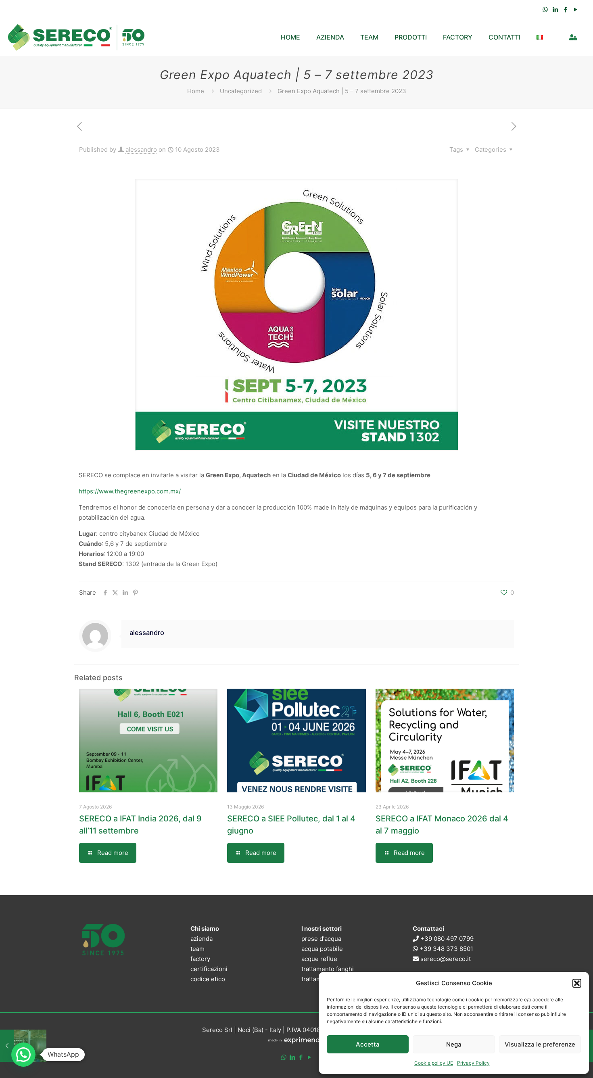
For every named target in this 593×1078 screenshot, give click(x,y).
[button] (577, 983)
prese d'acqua (321, 938)
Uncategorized (241, 91)
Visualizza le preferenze (540, 1044)
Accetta (368, 1044)
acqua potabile (322, 949)
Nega (453, 1044)
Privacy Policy (473, 1063)
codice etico (207, 979)
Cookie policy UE (433, 1063)
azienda (201, 938)
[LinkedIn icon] (555, 9)
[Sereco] (76, 37)
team (197, 949)
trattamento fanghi (327, 969)
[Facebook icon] (565, 9)
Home (195, 91)
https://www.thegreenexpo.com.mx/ (130, 491)
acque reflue (319, 959)
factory (200, 959)
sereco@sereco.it (445, 959)
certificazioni (209, 969)
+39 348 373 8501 (445, 949)
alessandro (141, 149)
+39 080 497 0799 (446, 938)
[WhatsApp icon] (545, 9)
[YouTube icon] (575, 9)
